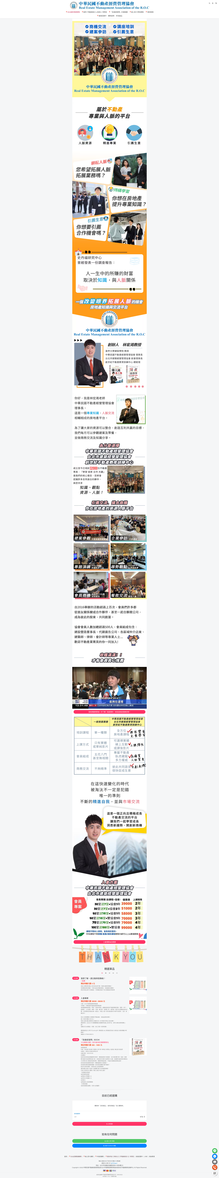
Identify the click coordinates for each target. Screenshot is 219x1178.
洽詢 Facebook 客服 (110, 1145)
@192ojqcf (114, 1163)
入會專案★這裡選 (109, 942)
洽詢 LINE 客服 (110, 1141)
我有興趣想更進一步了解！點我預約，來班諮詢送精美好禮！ (110, 712)
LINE (145, 1156)
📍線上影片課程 (88, 1156)
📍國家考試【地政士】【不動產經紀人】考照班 (119, 1156)
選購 (76, 978)
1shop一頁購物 (110, 1176)
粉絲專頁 (152, 1156)
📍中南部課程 (99, 1156)
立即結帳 (110, 1124)
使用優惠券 (77, 1113)
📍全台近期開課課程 (75, 1156)
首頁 (65, 1156)
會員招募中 (139, 1156)
